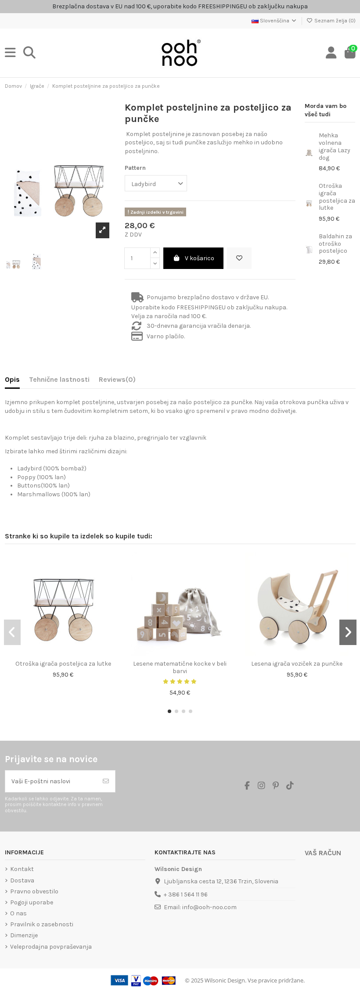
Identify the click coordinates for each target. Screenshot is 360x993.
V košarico (199, 258)
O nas (18, 913)
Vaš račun (323, 853)
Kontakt (22, 869)
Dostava (22, 880)
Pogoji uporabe (31, 902)
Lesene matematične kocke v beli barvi (180, 667)
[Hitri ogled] (69, 653)
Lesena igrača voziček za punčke (296, 663)
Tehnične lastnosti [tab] (59, 379)
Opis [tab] (12, 379)
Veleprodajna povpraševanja (51, 946)
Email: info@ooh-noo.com (200, 907)
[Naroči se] (106, 781)
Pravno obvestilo (34, 891)
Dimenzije (24, 935)
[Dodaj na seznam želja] (239, 258)
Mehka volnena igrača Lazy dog (334, 146)
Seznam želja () (334, 21)
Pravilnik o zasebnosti (41, 924)
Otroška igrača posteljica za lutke (337, 197)
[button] (169, 711)
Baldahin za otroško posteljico (335, 244)
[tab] (117, 381)
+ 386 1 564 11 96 (186, 894)
